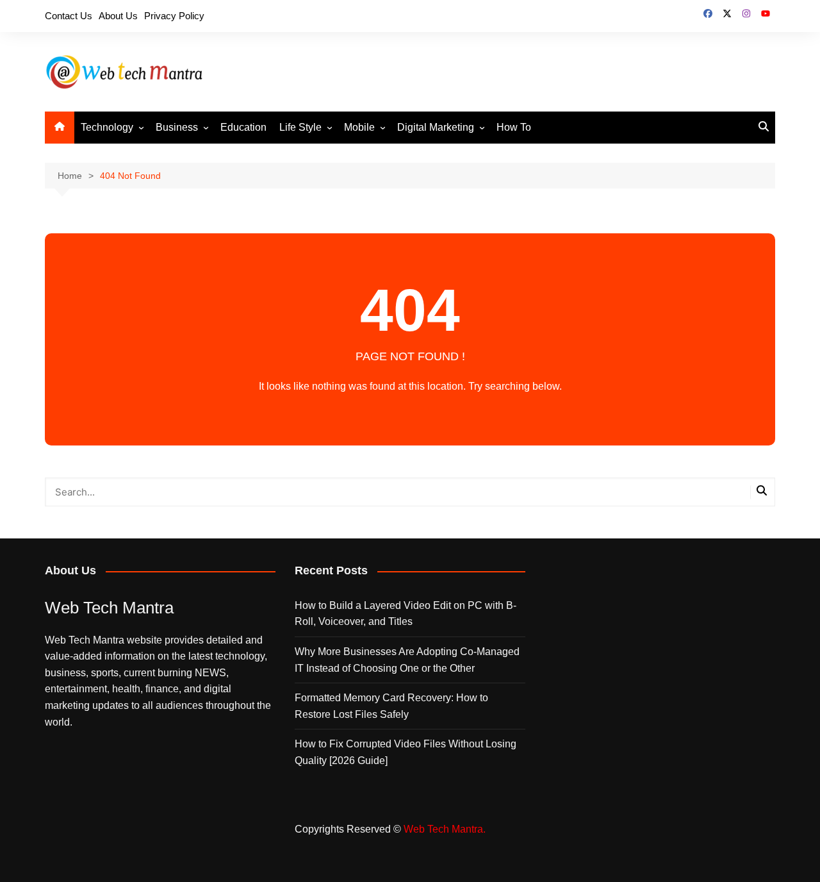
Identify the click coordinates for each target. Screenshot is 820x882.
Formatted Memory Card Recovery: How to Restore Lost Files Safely (391, 706)
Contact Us (68, 15)
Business (177, 127)
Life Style (300, 127)
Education (243, 127)
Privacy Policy (174, 15)
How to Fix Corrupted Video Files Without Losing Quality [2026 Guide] (405, 752)
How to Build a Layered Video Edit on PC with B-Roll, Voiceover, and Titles (405, 614)
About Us (118, 15)
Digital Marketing (435, 127)
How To (513, 127)
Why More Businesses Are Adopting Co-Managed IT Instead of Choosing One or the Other (407, 660)
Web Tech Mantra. (445, 829)
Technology (107, 127)
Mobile (359, 127)
